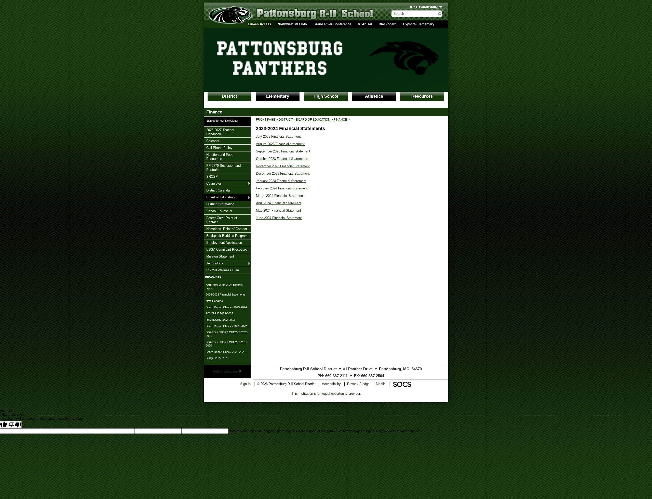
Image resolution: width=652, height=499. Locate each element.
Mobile (381, 384)
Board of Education (220, 197)
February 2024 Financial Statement (282, 188)
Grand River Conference (332, 24)
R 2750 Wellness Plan (222, 270)
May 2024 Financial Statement (278, 210)
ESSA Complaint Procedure (226, 249)
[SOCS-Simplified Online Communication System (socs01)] (402, 384)
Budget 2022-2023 (217, 358)
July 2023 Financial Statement (278, 136)
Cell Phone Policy (219, 148)
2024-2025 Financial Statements (226, 294)
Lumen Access (259, 24)
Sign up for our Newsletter (222, 120)
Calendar (212, 141)
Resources (422, 96)
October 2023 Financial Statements (282, 159)
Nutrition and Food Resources (219, 156)
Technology (214, 263)
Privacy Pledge (358, 384)
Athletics (374, 96)
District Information (220, 204)
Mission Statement (220, 256)
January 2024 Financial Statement (281, 181)
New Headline (214, 300)
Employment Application (224, 242)
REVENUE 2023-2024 (219, 313)
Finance (340, 119)
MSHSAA (365, 24)
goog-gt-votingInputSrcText (329, 431)
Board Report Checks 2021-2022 (226, 326)
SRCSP (212, 176)
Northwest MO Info (292, 24)
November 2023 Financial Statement (283, 166)
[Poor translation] (15, 424)
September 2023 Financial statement (283, 151)
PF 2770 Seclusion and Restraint (223, 167)
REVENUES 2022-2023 (220, 319)
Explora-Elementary (418, 24)
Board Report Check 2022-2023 (225, 351)
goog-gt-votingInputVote (405, 431)
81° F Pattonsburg (424, 7)
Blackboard (388, 24)
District (229, 96)
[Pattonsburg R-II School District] (279, 15)
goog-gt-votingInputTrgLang (289, 431)
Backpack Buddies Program (227, 236)
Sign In (245, 384)
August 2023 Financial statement (280, 144)
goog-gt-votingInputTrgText (368, 431)
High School (326, 96)
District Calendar (218, 190)
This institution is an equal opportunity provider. (326, 393)
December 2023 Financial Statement (283, 173)
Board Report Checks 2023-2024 (226, 307)
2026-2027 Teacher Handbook (220, 132)
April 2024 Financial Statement (278, 203)
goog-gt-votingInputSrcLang (248, 431)
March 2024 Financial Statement (280, 196)
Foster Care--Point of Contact (221, 220)
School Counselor (219, 211)
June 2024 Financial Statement (279, 218)
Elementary (277, 96)
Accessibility (331, 384)
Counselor (213, 183)
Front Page (265, 119)
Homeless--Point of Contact (226, 229)
